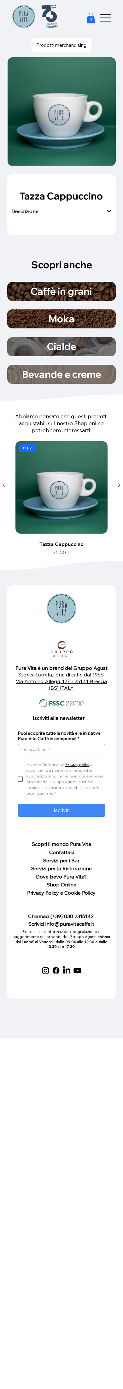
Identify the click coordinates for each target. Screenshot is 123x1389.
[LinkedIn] (66, 970)
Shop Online (61, 884)
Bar (75, 860)
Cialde (61, 346)
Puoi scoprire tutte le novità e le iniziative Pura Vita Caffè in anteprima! (59, 736)
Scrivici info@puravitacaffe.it (61, 924)
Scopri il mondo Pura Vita (61, 844)
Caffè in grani (61, 291)
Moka (61, 319)
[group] (61, 497)
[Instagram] (45, 970)
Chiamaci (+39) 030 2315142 (61, 916)
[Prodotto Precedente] (4, 485)
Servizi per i (57, 860)
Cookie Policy (80, 893)
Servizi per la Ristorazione (61, 868)
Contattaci (61, 852)
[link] (90, 18)
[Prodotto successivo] (119, 485)
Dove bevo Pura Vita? (61, 876)
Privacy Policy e (45, 893)
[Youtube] (77, 970)
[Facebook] (56, 970)
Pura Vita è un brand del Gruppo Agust (61, 668)
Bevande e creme (61, 374)
